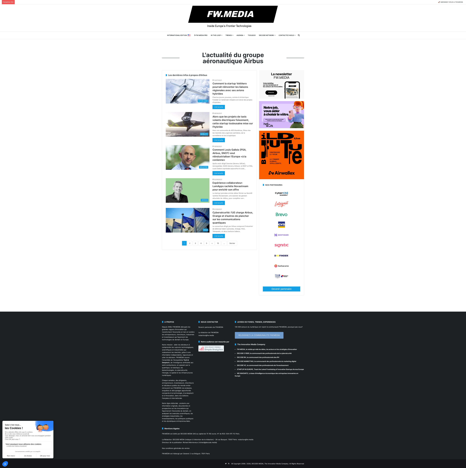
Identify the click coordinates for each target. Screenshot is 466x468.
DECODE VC (241, 365)
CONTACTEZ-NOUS (286, 35)
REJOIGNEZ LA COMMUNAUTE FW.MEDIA (259, 335)
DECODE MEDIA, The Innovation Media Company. (270, 464)
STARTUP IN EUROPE (245, 369)
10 (218, 243)
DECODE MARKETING (245, 361)
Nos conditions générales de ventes (176, 448)
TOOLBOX (252, 35)
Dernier (232, 243)
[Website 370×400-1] (281, 179)
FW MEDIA (241, 349)
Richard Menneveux (190, 442)
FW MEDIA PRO (201, 35)
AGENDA (240, 35)
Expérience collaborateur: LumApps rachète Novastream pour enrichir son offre (230, 186)
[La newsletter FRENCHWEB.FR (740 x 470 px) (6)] (281, 98)
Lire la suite (218, 107)
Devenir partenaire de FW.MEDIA (210, 327)
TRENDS (228, 35)
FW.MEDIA (176, 327)
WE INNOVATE (242, 373)
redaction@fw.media (206, 335)
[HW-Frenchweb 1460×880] (281, 128)
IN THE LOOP (216, 35)
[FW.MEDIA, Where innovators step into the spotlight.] (233, 17)
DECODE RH (241, 357)
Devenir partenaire (281, 289)
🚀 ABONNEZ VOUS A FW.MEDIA (450, 2)
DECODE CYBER (243, 353)
